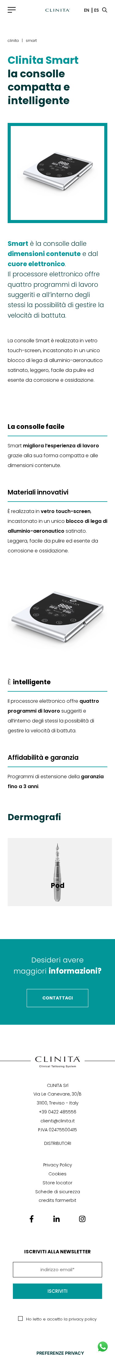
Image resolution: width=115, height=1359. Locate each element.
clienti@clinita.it (57, 1121)
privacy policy (83, 1319)
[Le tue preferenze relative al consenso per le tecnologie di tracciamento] (60, 1353)
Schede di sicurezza (57, 1192)
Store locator (57, 1183)
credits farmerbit (57, 1200)
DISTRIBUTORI (57, 1143)
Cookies (57, 1174)
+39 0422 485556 (57, 1112)
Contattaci (57, 998)
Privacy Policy (57, 1165)
